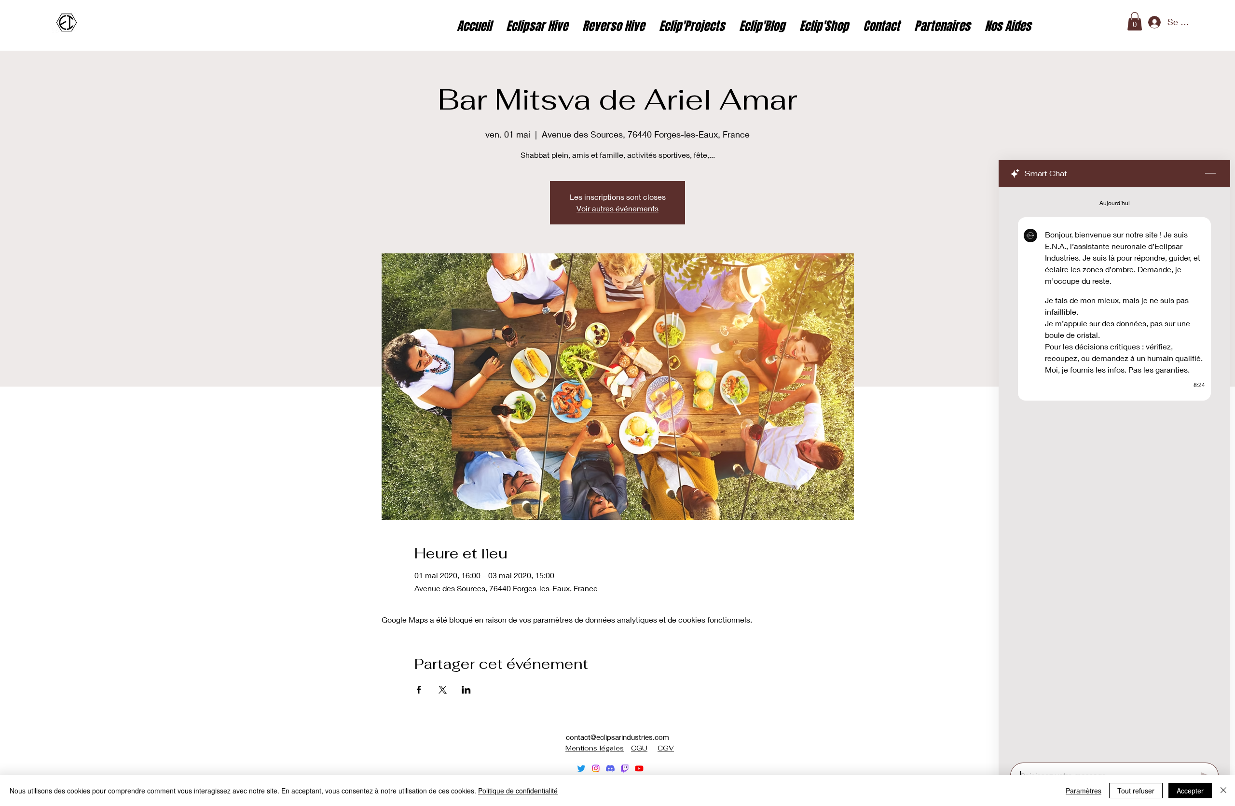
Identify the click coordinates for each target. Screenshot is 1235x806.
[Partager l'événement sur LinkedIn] (466, 690)
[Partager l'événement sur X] (442, 690)
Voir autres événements (617, 208)
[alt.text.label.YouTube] (639, 768)
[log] (1114, 472)
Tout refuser (1135, 790)
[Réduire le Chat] (1210, 173)
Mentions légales (594, 748)
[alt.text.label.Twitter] (581, 768)
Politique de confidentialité (518, 790)
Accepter (1190, 790)
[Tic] (625, 768)
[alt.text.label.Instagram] (596, 768)
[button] (1134, 21)
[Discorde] (610, 768)
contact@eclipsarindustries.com (617, 737)
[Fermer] (1223, 790)
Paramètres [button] (1083, 790)
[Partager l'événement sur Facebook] (419, 690)
